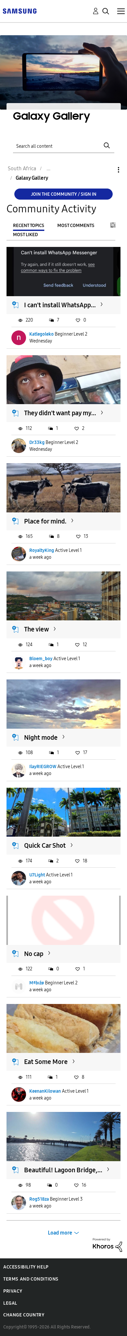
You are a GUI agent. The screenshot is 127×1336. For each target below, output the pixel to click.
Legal (10, 1303)
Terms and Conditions (31, 1279)
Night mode (41, 737)
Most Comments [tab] (75, 225)
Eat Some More (46, 1062)
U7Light (37, 875)
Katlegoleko (41, 334)
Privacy (12, 1291)
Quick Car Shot (45, 845)
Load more (60, 1233)
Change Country (23, 1315)
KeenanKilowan (45, 1091)
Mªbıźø (36, 983)
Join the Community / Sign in (63, 194)
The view (36, 629)
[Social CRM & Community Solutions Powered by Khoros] (107, 1244)
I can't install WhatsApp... (60, 305)
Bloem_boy (40, 658)
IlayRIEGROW (42, 766)
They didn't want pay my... (60, 413)
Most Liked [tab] (25, 234)
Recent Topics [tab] (28, 225)
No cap (33, 954)
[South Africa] (19, 11)
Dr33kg (37, 442)
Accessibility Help (26, 1267)
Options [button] (107, 170)
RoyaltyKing (41, 550)
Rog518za (39, 1199)
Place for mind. (45, 521)
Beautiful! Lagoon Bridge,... (63, 1170)
